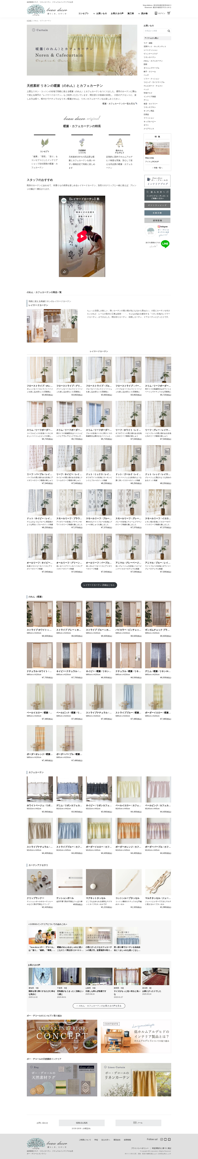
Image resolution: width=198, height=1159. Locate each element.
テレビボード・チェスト (153, 86)
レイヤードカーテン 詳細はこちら (99, 585)
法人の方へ (105, 1140)
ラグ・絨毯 (148, 43)
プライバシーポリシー (140, 1148)
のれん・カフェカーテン (42, 20)
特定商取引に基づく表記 (161, 1148)
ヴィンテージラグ (151, 54)
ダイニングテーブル (151, 68)
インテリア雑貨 (150, 97)
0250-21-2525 (81, 1123)
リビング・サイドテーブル (154, 82)
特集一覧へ (158, 168)
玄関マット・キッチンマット (155, 46)
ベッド (146, 89)
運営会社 (116, 1140)
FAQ (96, 1140)
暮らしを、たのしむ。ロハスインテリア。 (47, 10)
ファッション (149, 118)
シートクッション (151, 50)
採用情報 (127, 1140)
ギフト (146, 125)
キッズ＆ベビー (150, 122)
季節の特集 (149, 158)
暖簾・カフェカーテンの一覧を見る (118, 103)
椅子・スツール (150, 72)
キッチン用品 (149, 111)
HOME (29, 20)
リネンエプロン (150, 107)
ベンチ (146, 75)
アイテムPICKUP (152, 162)
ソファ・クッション (151, 79)
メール (139, 1123)
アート (146, 100)
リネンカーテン (150, 57)
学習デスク (148, 93)
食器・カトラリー (151, 104)
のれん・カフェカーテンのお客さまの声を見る (100, 1006)
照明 (145, 64)
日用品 (146, 114)
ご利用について (85, 1140)
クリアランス (149, 129)
